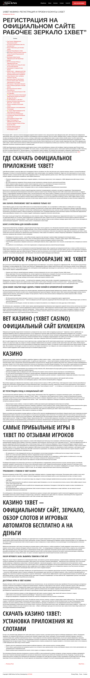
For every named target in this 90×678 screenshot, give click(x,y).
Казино (9, 60)
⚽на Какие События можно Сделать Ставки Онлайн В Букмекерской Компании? (16, 54)
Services (55, 3)
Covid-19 (68, 3)
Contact (62, 3)
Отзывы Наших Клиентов (13, 126)
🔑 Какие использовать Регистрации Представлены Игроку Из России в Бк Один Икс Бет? (16, 96)
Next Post (82, 663)
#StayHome (43, 3)
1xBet (78, 152)
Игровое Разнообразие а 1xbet (15, 50)
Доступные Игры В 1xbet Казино (15, 79)
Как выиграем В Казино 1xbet (14, 118)
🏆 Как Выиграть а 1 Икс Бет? (14, 99)
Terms (80, 674)
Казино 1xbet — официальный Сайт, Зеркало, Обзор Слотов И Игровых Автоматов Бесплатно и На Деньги (16, 73)
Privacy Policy (74, 674)
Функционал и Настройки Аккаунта (16, 83)
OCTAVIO (29, 674)
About (49, 3)
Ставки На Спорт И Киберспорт (15, 113)
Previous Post (9, 663)
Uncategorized (6, 14)
